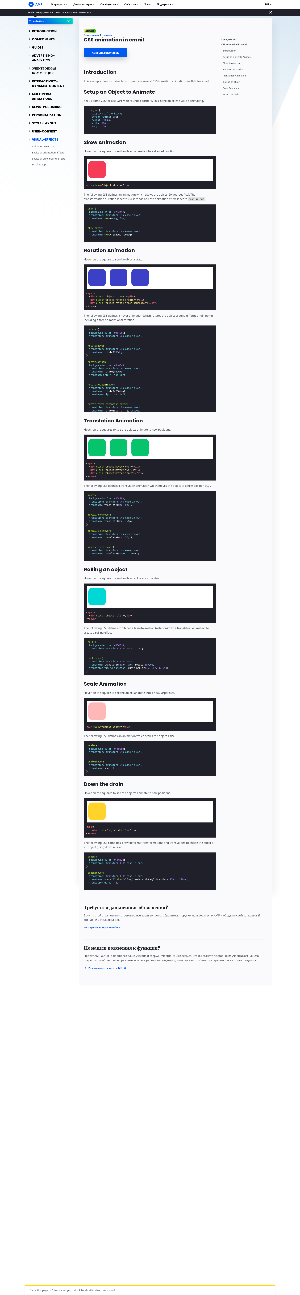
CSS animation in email (234, 44)
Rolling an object (231, 81)
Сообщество (108, 4)
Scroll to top (39, 164)
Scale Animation (231, 88)
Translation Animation (234, 75)
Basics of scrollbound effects (48, 158)
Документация (82, 4)
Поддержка (164, 4)
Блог (147, 4)
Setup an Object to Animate (237, 56)
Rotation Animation (233, 69)
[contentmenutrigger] (245, 38)
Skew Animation (231, 63)
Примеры (107, 35)
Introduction (229, 50)
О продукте (58, 4)
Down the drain (231, 94)
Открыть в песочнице (105, 53)
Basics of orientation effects (48, 152)
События (130, 4)
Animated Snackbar (43, 146)
